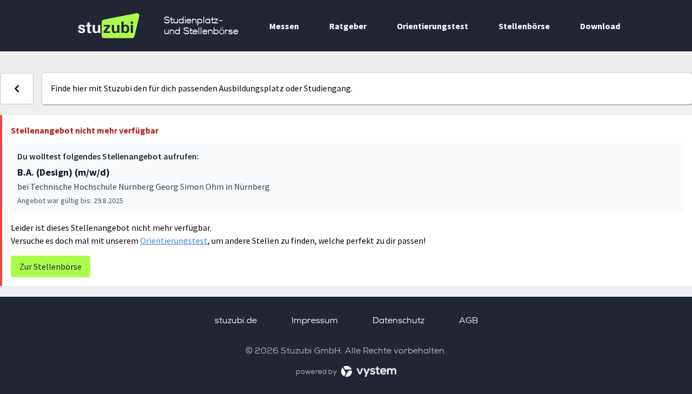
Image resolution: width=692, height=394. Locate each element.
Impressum (314, 320)
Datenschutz (398, 320)
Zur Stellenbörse (50, 266)
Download (600, 26)
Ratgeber (348, 26)
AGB (468, 320)
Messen (284, 26)
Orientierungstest (432, 26)
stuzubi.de (236, 320)
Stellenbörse (524, 26)
